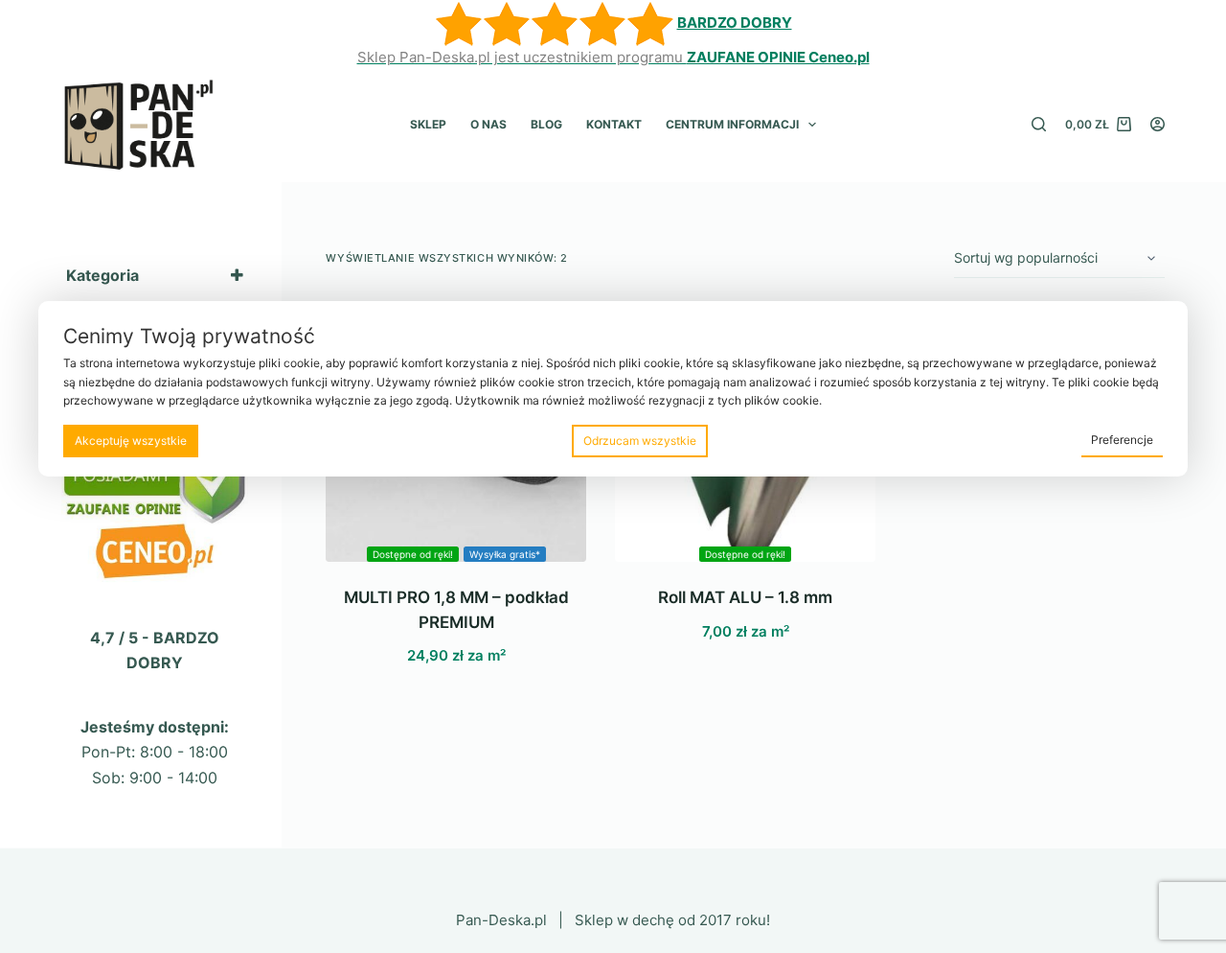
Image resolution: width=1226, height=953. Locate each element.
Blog (546, 124)
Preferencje (1122, 439)
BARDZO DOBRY (734, 22)
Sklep (428, 124)
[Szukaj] (1039, 124)
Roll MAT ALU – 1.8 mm (745, 597)
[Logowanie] (1157, 124)
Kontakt (614, 124)
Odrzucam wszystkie (639, 440)
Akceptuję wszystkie (131, 440)
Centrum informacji (732, 124)
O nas (488, 124)
